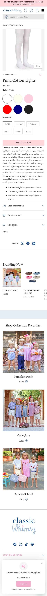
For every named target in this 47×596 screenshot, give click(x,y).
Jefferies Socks (10, 75)
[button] (37, 10)
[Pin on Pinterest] (34, 243)
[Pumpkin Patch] (23, 352)
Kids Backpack (10, 290)
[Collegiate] (23, 410)
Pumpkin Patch (23, 377)
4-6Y (18, 131)
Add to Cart (23, 143)
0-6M (7, 124)
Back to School (23, 494)
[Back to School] (23, 469)
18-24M (33, 124)
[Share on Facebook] (28, 243)
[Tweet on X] (22, 243)
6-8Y (28, 131)
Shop (21, 381)
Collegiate (23, 435)
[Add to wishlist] (40, 75)
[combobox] (23, 16)
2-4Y (7, 131)
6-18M (19, 124)
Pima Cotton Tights (16, 25)
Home (5, 25)
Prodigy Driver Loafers (32, 292)
